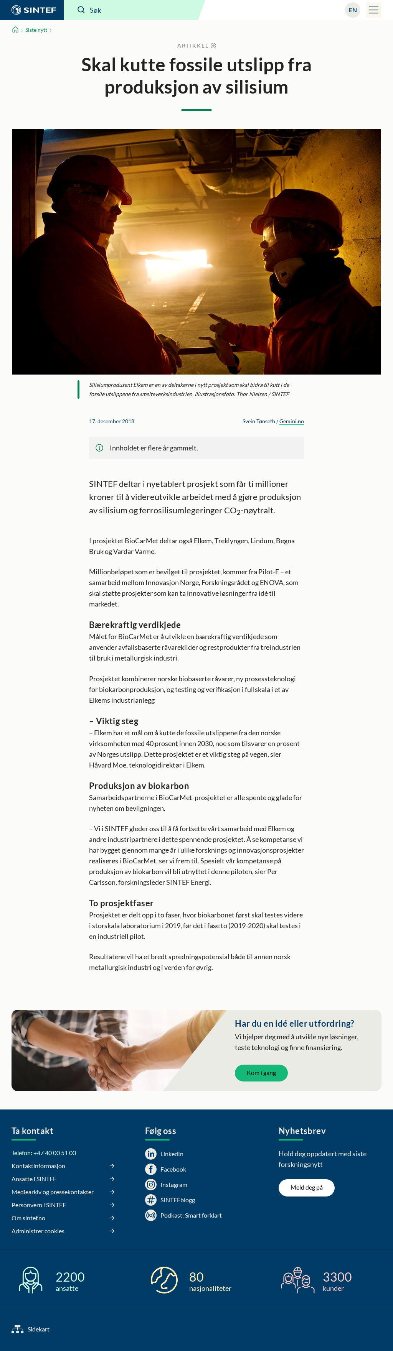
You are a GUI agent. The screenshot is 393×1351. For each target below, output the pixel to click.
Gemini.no (291, 421)
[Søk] (81, 10)
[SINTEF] (32, 10)
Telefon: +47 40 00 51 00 (44, 1152)
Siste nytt (36, 29)
